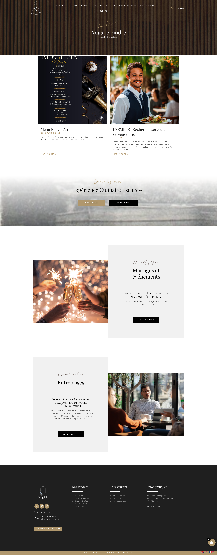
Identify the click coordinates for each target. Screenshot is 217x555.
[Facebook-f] (47, 506)
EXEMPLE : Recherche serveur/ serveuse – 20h (139, 132)
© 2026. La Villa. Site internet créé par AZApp (108, 553)
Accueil (102, 37)
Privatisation (80, 5)
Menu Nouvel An (54, 129)
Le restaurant (146, 5)
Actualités (111, 5)
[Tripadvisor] (36, 506)
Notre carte (60, 5)
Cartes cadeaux (127, 5)
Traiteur (97, 5)
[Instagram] (42, 506)
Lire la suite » (48, 154)
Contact (104, 11)
